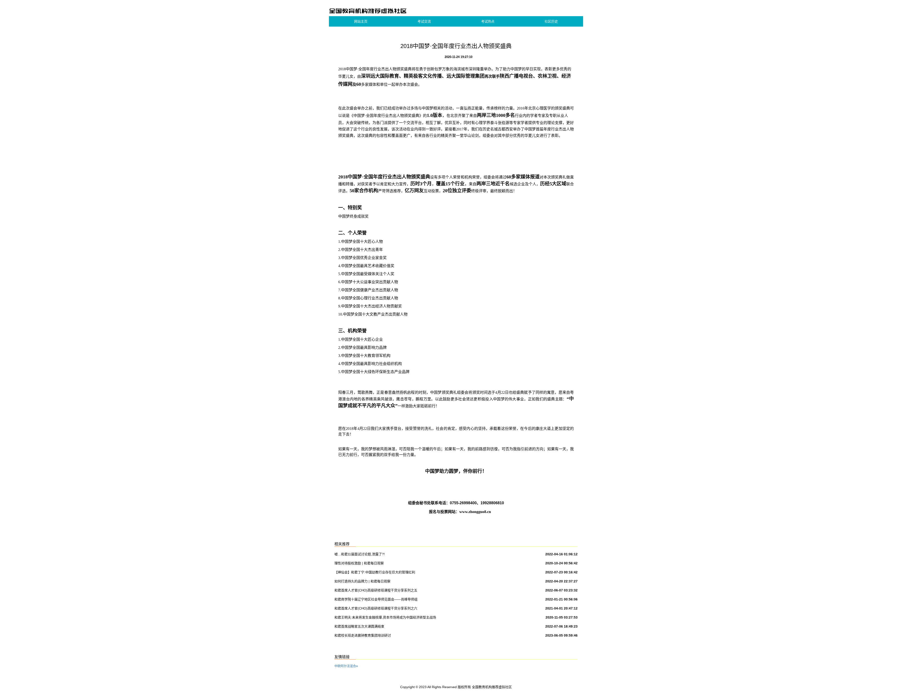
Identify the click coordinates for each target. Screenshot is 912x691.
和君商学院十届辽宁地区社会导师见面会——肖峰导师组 (376, 599)
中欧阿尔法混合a (346, 666)
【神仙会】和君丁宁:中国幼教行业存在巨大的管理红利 (374, 572)
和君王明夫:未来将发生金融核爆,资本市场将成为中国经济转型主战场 (385, 617)
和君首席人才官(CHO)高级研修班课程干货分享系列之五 (375, 590)
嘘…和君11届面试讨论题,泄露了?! (359, 554)
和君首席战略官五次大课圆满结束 (359, 626)
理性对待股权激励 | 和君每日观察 (359, 563)
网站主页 (360, 21)
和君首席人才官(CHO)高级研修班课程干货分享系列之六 (375, 608)
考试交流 (424, 21)
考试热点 (487, 21)
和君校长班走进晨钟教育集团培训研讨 (362, 635)
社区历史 (551, 21)
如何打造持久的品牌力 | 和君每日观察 (362, 581)
